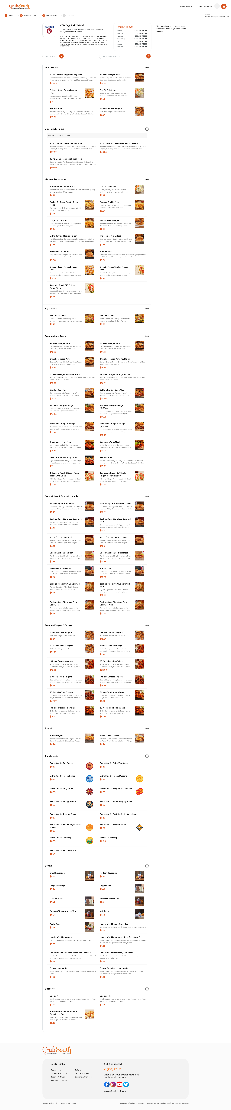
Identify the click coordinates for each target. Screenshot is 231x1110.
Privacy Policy (64, 1103)
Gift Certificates (82, 1073)
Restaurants (56, 1070)
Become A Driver (58, 1077)
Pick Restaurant (28, 15)
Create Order (50, 15)
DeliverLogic (183, 1103)
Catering (79, 1070)
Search (10, 15)
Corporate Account (59, 1073)
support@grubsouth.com (115, 1091)
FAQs (74, 1103)
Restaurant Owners (59, 1080)
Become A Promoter (83, 1077)
